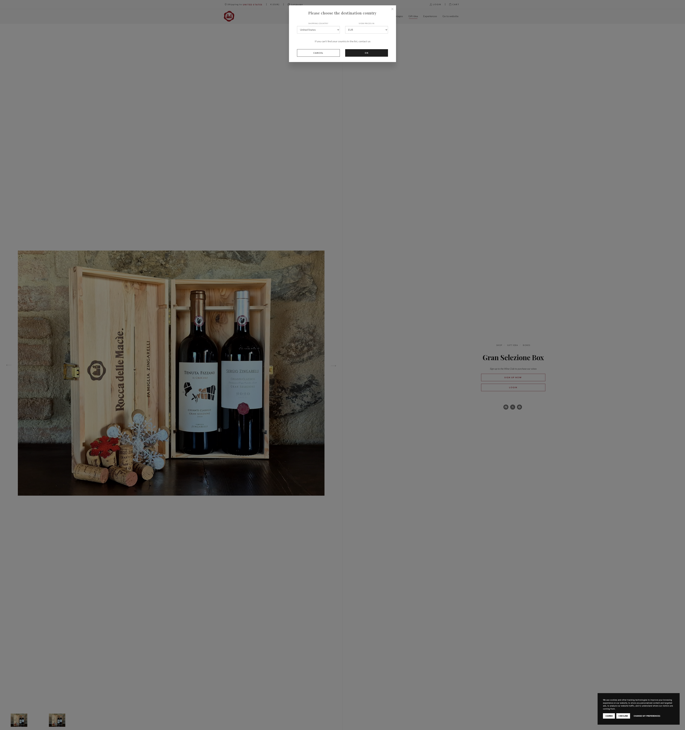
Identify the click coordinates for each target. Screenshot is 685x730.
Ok (367, 53)
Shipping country (318, 23)
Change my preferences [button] (647, 716)
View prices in (366, 23)
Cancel (318, 53)
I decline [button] (623, 716)
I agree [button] (609, 716)
